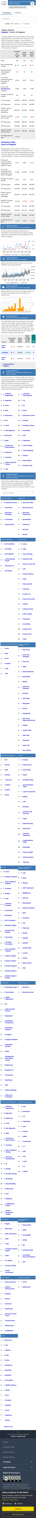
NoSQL (25, 708)
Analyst (7, 893)
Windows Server (28, 992)
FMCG (7, 1051)
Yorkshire (5, 352)
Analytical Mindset (11, 1039)
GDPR (24, 1230)
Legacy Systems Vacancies (17, 7)
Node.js (25, 455)
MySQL (25, 681)
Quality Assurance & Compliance (23, 1220)
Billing (25, 797)
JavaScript (8, 452)
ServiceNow (9, 1380)
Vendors (3, 1336)
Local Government (29, 792)
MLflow (7, 775)
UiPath (7, 1390)
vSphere (8, 1294)
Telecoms (26, 862)
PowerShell (27, 1141)
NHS (6, 1085)
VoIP (6, 668)
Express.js (26, 928)
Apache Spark (9, 524)
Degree (7, 1224)
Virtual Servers (10, 1320)
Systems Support (11, 971)
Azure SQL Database (26, 655)
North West (4, 346)
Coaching (8, 457)
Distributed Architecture (9, 1022)
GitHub (25, 604)
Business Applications (6, 539)
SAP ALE (25, 898)
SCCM (24, 1282)
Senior (7, 872)
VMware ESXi (9, 1325)
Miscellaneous (5, 89)
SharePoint (8, 507)
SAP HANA (26, 698)
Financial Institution (26, 834)
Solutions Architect (8, 904)
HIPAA (25, 1240)
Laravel (25, 953)
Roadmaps (26, 430)
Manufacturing (28, 823)
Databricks (8, 1365)
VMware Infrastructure (9, 1288)
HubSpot (8, 1405)
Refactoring (9, 1189)
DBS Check (8, 1229)
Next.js (25, 933)
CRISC (7, 1255)
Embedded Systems (8, 1045)
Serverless (26, 619)
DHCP (7, 648)
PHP (24, 1151)
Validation (9, 1199)
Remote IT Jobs (8, 1452)
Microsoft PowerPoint (27, 513)
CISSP (7, 1244)
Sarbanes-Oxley (28, 1250)
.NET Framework (28, 888)
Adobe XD (26, 524)
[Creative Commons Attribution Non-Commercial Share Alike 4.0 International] (18, 1478)
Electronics (26, 828)
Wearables (26, 847)
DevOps (25, 420)
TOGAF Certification (9, 1271)
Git (6, 760)
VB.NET (25, 1171)
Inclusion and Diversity (27, 812)
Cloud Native (9, 992)
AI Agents (8, 1034)
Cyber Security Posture (10, 1010)
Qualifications (4, 1219)
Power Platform (28, 574)
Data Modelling (28, 450)
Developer (8, 915)
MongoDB (26, 703)
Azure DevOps (27, 445)
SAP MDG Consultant (8, 943)
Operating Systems (23, 983)
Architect (8, 888)
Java (24, 1126)
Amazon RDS (27, 730)
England (4, 32)
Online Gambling (10, 1090)
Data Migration (10, 430)
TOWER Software (10, 1385)
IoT (6, 1004)
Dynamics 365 (27, 465)
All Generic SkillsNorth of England (8, 143)
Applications (21, 498)
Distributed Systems (9, 1028)
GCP (24, 569)
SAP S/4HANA (9, 544)
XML (24, 968)
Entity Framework (29, 908)
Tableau (25, 725)
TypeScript (26, 440)
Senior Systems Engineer (10, 950)
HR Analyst (8, 937)
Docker (7, 1299)
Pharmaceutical (28, 857)
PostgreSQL (27, 713)
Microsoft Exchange (8, 513)
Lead (6, 898)
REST (24, 913)
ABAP (25, 1136)
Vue (24, 923)
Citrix (7, 1395)
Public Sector (27, 765)
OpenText (8, 1370)
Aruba (7, 1360)
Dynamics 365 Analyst (9, 931)
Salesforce (8, 1415)
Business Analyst (10, 925)
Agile (7, 440)
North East (4, 358)
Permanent (7, 13)
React (25, 410)
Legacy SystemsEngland (8, 365)
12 (33, 347)
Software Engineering (9, 394)
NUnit (7, 795)
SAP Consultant (10, 920)
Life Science (9, 1075)
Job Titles (3, 867)
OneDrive (26, 589)
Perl (24, 1156)
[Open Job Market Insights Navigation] (32, 4)
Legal (25, 818)
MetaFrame (9, 1309)
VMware (8, 1350)
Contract (18, 13)
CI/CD (7, 425)
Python (25, 1131)
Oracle (7, 1410)
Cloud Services (22, 539)
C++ (24, 1146)
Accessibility (27, 1235)
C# (24, 400)
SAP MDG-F (9, 571)
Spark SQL (26, 745)
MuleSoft (8, 1375)
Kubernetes (26, 1287)
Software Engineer (11, 877)
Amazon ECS (27, 629)
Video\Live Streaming (8, 1096)
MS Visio (25, 529)
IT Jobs (5, 1442)
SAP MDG (8, 549)
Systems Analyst (10, 961)
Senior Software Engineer (10, 882)
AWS (6, 410)
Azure (7, 405)
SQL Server (26, 650)
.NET (6, 469)
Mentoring (8, 415)
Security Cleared (10, 1265)
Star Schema (27, 750)
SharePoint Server (29, 415)
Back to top (8, 1426)
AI (24, 405)
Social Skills (27, 770)
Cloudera (8, 1400)
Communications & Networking (9, 644)
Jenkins (7, 790)
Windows (26, 987)
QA (24, 1245)
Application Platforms (6, 498)
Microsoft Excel (28, 507)
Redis (24, 666)
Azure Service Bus (29, 599)
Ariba (7, 1355)
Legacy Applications (9, 998)
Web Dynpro (27, 903)
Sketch (25, 534)
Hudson (7, 785)
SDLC (7, 1194)
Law (24, 802)
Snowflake (26, 624)
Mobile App (9, 1065)
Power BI (26, 661)
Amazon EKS (27, 634)
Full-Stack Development (27, 394)
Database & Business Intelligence (24, 644)
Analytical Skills (28, 780)
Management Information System (9, 1058)
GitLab (7, 765)
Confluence (9, 519)
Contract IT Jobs (9, 1447)
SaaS (24, 579)
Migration (8, 400)
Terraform (26, 918)
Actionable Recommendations (29, 1256)
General (20, 755)
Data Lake (26, 735)
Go (24, 1166)
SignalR (25, 938)
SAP (24, 435)
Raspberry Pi (9, 1070)
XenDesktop (9, 1330)
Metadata (26, 740)
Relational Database (26, 687)
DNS (6, 653)
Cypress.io (8, 780)
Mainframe (8, 1080)
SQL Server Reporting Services (29, 719)
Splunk (7, 1420)
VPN (6, 673)
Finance (25, 760)
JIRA (6, 770)
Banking (26, 807)
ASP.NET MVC (27, 948)
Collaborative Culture (10, 1204)
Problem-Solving (28, 425)
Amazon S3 (27, 594)
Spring (25, 958)
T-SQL (25, 1161)
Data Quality (27, 460)
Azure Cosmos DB (29, 564)
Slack (25, 639)
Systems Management (24, 1277)
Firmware (8, 1304)
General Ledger (28, 852)
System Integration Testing (9, 1212)
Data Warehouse (28, 671)
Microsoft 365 (27, 584)
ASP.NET (25, 943)
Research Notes (8, 1457)
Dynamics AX (9, 566)
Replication (9, 1016)
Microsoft (8, 435)
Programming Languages (25, 1102)
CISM (7, 1239)
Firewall (7, 663)
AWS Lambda (27, 614)
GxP (24, 1262)
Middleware (27, 893)
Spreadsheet (27, 519)
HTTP (7, 658)
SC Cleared (8, 1260)
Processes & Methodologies (8, 1102)
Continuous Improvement (9, 446)
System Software (5, 1277)
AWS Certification (11, 1234)
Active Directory (10, 1282)
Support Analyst (10, 956)
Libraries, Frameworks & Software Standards (24, 867)
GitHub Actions (28, 609)
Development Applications (8, 755)
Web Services (27, 963)
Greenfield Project (11, 987)
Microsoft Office (28, 502)
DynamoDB (26, 676)
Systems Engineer (11, 966)
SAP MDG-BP (9, 554)
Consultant (8, 910)
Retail (25, 775)
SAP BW (25, 693)
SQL (6, 420)
